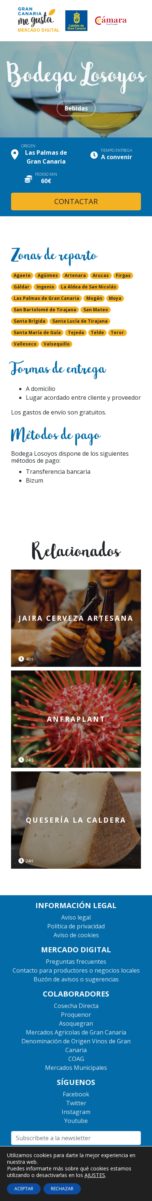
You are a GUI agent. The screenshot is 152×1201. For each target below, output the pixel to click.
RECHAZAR (62, 1189)
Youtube (76, 1121)
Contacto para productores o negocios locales (76, 970)
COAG (76, 1059)
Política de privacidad (76, 926)
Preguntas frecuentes (76, 961)
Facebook (76, 1094)
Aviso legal (76, 917)
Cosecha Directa (76, 1006)
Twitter (76, 1103)
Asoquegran (76, 1023)
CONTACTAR (76, 201)
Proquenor (76, 1015)
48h (29, 659)
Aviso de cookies (76, 935)
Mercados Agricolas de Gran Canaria (76, 1032)
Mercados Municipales (76, 1068)
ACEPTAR (23, 1189)
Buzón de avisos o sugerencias (76, 979)
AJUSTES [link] (94, 1175)
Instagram (76, 1112)
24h (29, 760)
